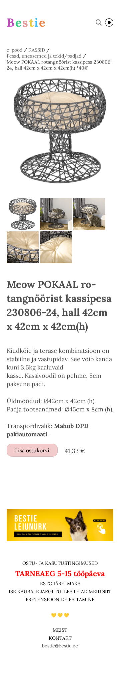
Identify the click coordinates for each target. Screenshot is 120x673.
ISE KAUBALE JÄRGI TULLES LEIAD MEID (55, 591)
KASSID (36, 50)
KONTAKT (60, 638)
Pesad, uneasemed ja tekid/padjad (44, 56)
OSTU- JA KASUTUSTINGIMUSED (60, 563)
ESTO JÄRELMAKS (60, 583)
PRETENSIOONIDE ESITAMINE (60, 599)
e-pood (14, 50)
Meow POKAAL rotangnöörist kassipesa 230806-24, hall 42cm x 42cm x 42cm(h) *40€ (60, 65)
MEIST (60, 630)
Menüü (109, 22)
